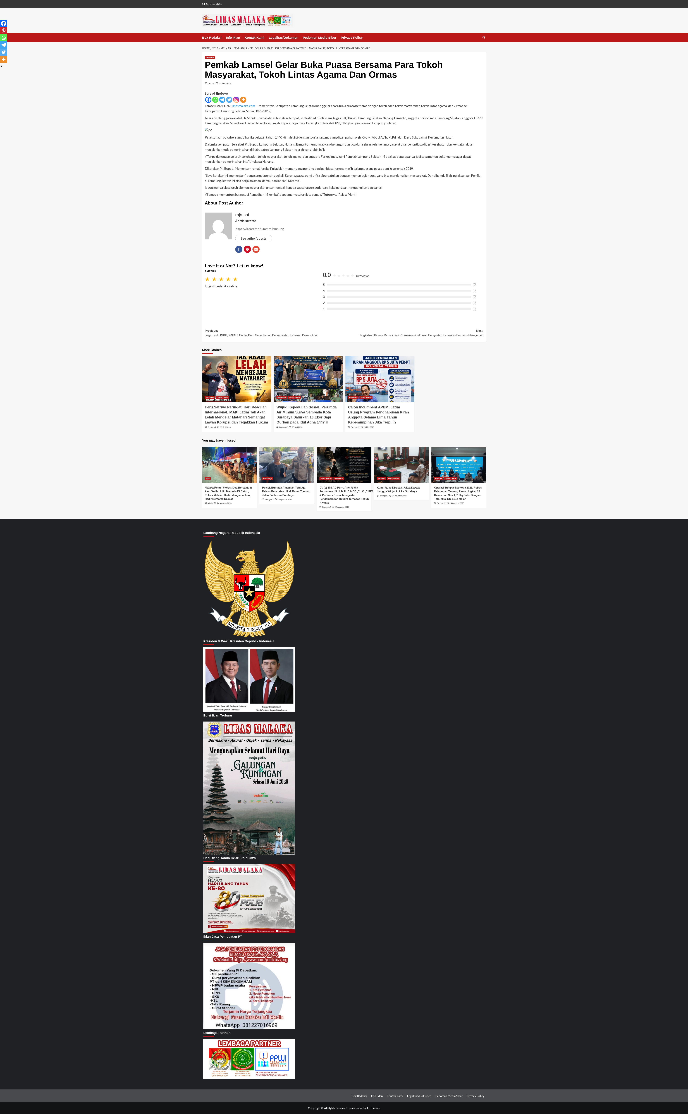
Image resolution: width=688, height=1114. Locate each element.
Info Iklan (233, 37)
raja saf (211, 83)
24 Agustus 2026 (224, 503)
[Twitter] (229, 100)
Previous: (261, 333)
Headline (210, 57)
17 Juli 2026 (225, 427)
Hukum (381, 479)
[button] (484, 37)
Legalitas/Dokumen (283, 37)
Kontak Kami (254, 37)
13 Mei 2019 (225, 83)
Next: (421, 333)
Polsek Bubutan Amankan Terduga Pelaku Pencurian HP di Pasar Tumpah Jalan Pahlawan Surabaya (286, 491)
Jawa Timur (222, 398)
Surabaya (267, 479)
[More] (243, 100)
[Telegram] (222, 100)
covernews (355, 1108)
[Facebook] (208, 100)
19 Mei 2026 (369, 427)
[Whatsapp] (215, 100)
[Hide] (1, 66)
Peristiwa (339, 479)
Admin (210, 503)
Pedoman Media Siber (319, 37)
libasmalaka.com (243, 106)
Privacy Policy (352, 37)
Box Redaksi (211, 37)
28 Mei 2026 (297, 427)
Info (208, 479)
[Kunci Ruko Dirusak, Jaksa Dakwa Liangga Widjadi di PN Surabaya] (401, 465)
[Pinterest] (3, 30)
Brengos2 (212, 427)
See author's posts (253, 238)
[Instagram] (236, 100)
